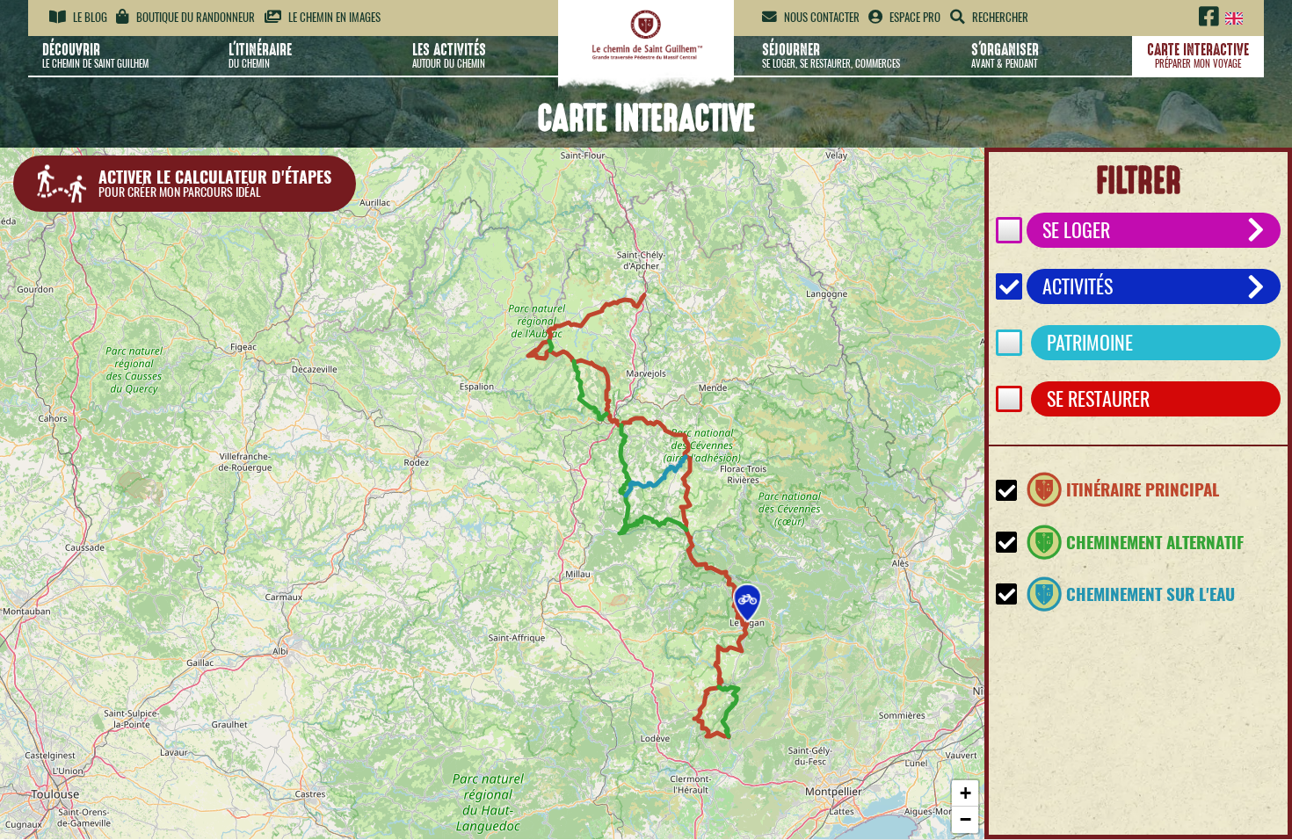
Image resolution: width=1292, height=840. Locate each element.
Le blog (88, 17)
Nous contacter (820, 17)
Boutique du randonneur (194, 17)
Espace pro (913, 17)
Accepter (942, 770)
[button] (747, 603)
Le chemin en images (333, 17)
